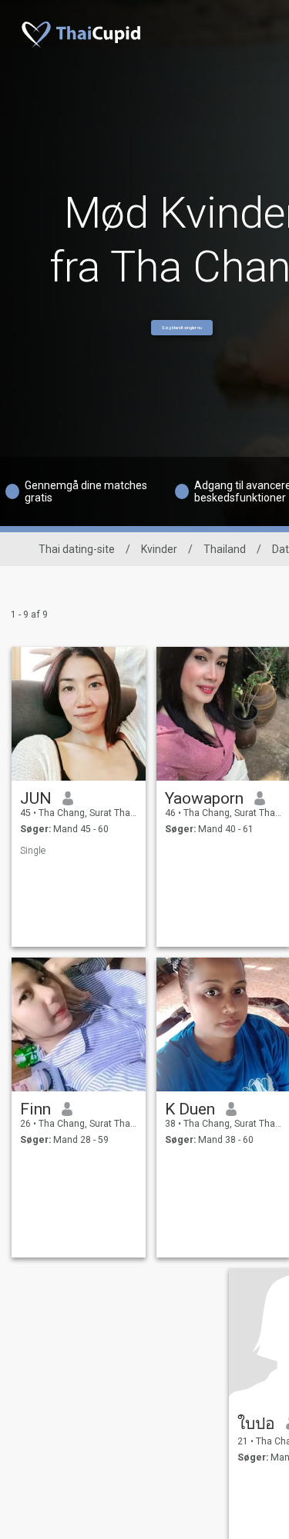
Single (32, 850)
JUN (36, 798)
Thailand (224, 549)
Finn (35, 1109)
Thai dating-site (77, 549)
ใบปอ (256, 1423)
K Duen (190, 1109)
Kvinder (159, 549)
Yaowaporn (204, 798)
